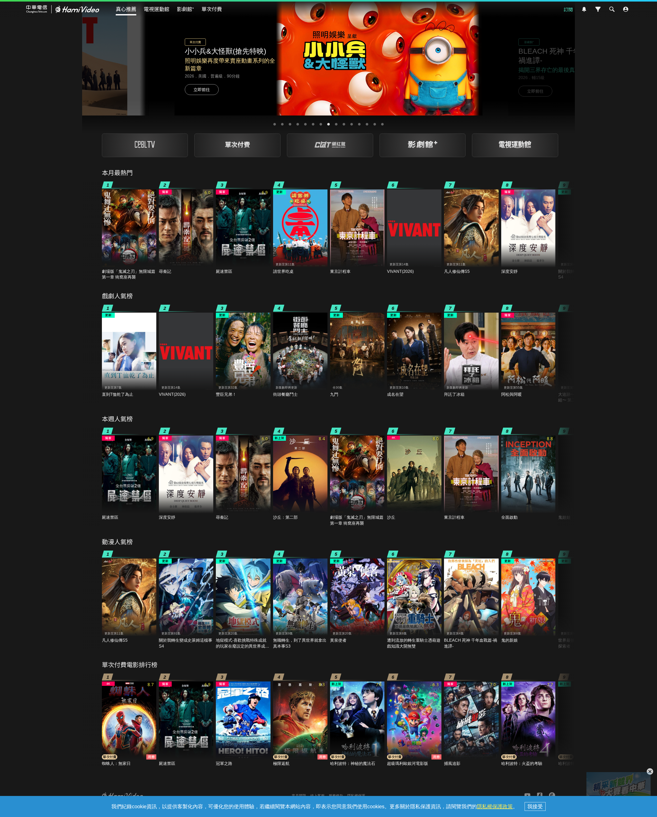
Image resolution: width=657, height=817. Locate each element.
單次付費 (211, 9)
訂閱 (568, 9)
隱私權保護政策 (495, 806)
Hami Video (62, 9)
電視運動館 (156, 9)
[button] (274, 124)
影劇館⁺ (185, 9)
